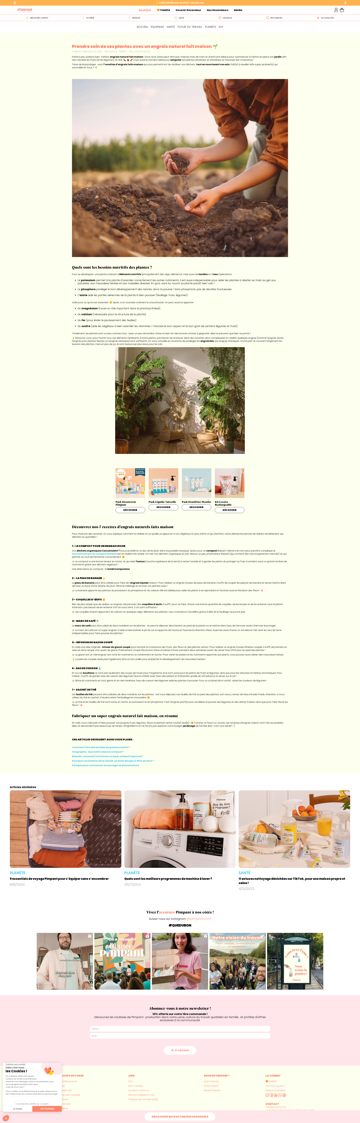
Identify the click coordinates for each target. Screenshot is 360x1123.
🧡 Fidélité (271, 1081)
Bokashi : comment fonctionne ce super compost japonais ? (107, 756)
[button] (14, 3)
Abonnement (63, 1104)
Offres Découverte (66, 1081)
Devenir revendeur (276, 1090)
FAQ (130, 1081)
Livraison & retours (138, 1090)
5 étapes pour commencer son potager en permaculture (105, 765)
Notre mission (211, 1086)
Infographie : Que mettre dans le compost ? (97, 751)
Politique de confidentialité (143, 1099)
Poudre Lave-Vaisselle (68, 1095)
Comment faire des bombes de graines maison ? (101, 747)
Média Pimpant (212, 1090)
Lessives (60, 1086)
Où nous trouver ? (275, 1086)
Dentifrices (62, 1099)
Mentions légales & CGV (141, 1095)
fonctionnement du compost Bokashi (94, 553)
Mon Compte (135, 1086)
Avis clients (62, 1108)
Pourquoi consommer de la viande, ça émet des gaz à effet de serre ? (113, 760)
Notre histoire (211, 1081)
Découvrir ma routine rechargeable (180, 1116)
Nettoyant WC (64, 1090)
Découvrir (130, 510)
